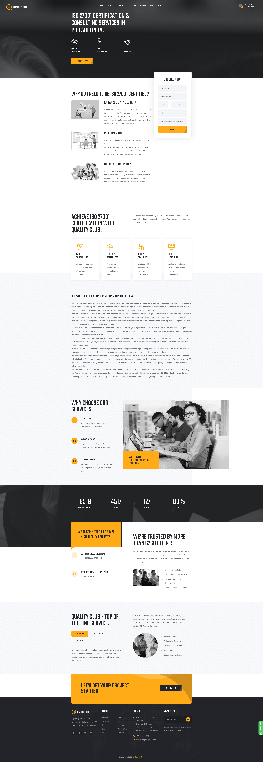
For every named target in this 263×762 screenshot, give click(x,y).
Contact (160, 5)
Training (121, 721)
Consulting (122, 718)
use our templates (112, 256)
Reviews (143, 5)
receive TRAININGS (143, 256)
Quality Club (139, 757)
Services (122, 5)
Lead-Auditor (123, 725)
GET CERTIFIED (173, 256)
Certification (122, 729)
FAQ (151, 5)
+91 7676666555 (142, 736)
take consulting (82, 256)
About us (105, 718)
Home (102, 5)
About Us (111, 5)
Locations (132, 5)
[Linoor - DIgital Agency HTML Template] (17, 7)
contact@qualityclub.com (146, 740)
